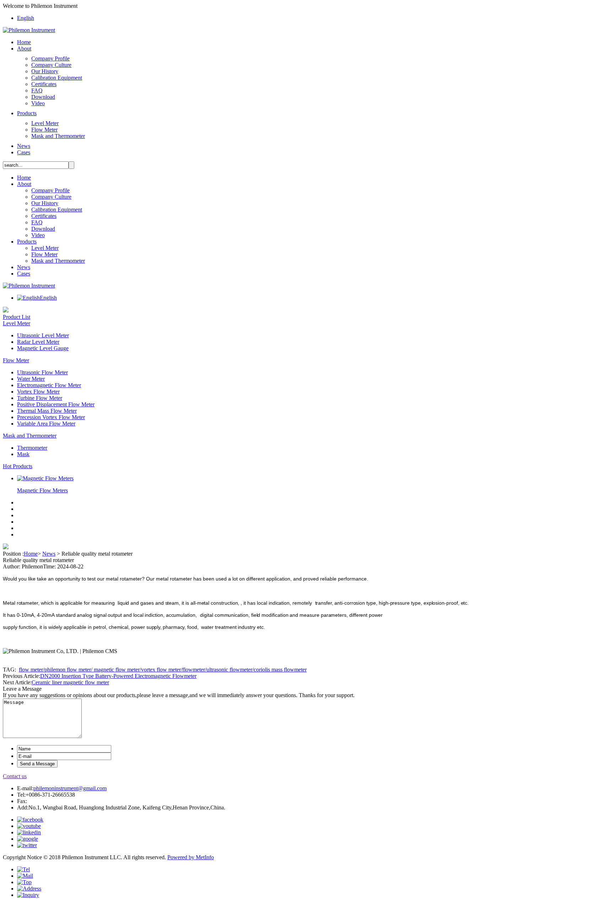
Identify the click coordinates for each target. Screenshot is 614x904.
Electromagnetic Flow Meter (49, 385)
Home (24, 42)
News (23, 146)
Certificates (43, 84)
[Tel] (23, 869)
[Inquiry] (28, 895)
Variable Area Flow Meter (46, 424)
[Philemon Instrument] (29, 30)
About (24, 49)
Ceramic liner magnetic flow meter (70, 682)
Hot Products (17, 466)
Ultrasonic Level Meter (43, 335)
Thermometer (32, 448)
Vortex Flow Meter (38, 392)
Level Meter (45, 123)
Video (38, 103)
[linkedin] (29, 832)
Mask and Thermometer (58, 136)
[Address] (29, 889)
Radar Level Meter (38, 342)
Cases (23, 152)
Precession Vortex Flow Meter (51, 417)
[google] (27, 839)
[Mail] (25, 876)
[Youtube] (29, 826)
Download (43, 97)
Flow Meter (44, 130)
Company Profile (50, 58)
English (25, 18)
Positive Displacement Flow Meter (56, 404)
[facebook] (30, 820)
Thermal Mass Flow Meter (47, 411)
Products (27, 113)
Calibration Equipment (56, 78)
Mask (23, 454)
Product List (16, 317)
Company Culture (51, 65)
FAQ (37, 90)
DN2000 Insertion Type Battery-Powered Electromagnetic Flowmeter (118, 676)
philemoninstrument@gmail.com (70, 788)
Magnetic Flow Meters (42, 490)
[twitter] (27, 845)
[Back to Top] (24, 882)
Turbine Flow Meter (39, 398)
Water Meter (31, 379)
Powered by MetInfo (190, 857)
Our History (44, 71)
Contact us (15, 776)
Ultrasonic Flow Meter (42, 372)
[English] (28, 298)
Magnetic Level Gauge (43, 348)
